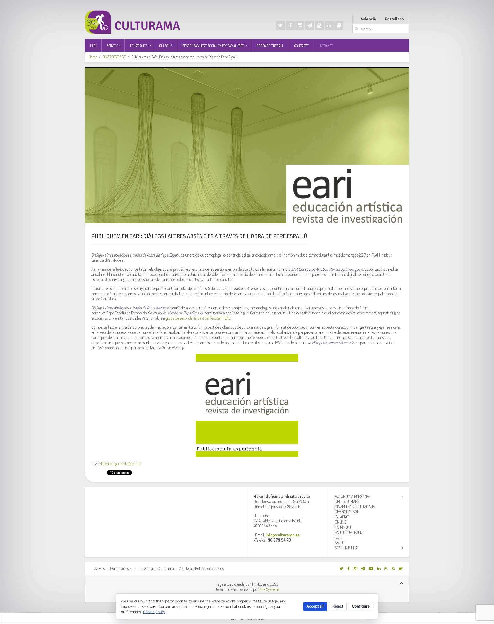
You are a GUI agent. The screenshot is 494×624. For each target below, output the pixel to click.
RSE (338, 537)
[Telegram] (309, 25)
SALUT (340, 542)
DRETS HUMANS (347, 501)
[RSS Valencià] (386, 568)
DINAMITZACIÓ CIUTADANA (355, 506)
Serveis (99, 568)
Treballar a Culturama (157, 568)
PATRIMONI (343, 527)
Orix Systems (269, 589)
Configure (361, 606)
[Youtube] (319, 25)
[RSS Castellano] (393, 568)
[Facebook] (290, 25)
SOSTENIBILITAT (347, 547)
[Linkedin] (329, 25)
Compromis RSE (123, 568)
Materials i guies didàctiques (120, 463)
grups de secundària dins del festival (198, 318)
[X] (280, 25)
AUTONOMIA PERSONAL (353, 496)
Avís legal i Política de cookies (201, 568)
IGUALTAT (342, 516)
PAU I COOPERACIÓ (349, 532)
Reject (337, 606)
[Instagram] (299, 25)
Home (93, 57)
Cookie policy (154, 612)
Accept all (315, 606)
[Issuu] (338, 25)
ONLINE (340, 522)
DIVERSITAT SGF (114, 57)
